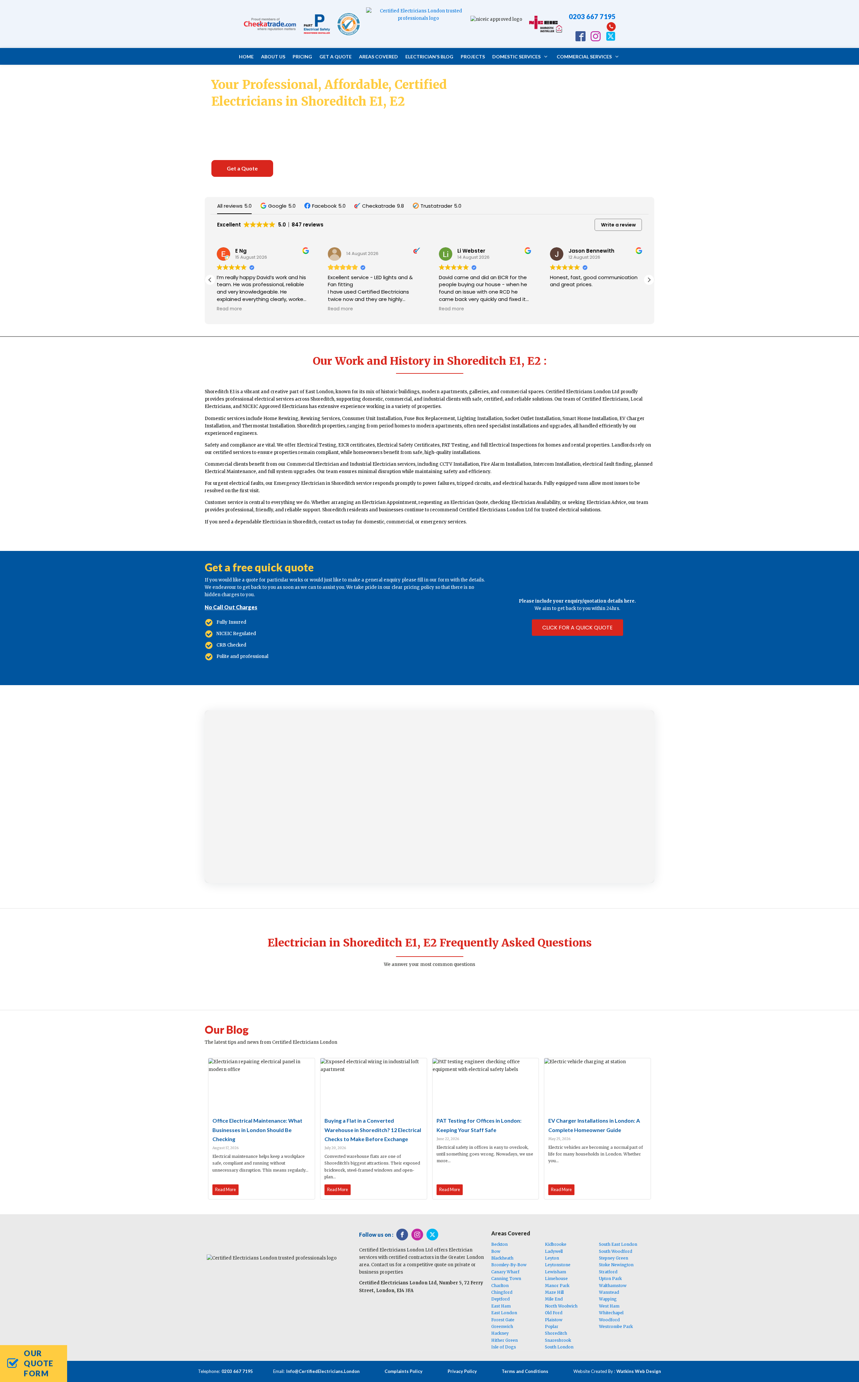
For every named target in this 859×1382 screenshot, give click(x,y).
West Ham (609, 1306)
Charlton (500, 1285)
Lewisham (555, 1271)
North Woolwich (561, 1306)
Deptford (500, 1298)
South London (559, 1346)
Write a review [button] (618, 224)
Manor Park (557, 1285)
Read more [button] (229, 309)
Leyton (552, 1258)
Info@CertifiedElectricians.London (323, 1371)
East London (504, 1312)
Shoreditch (556, 1333)
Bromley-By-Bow (508, 1264)
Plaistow (553, 1319)
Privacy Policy (462, 1371)
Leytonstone (557, 1264)
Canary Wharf (505, 1271)
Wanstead (609, 1292)
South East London (618, 1244)
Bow (495, 1251)
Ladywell (554, 1251)
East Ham (501, 1306)
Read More (225, 1189)
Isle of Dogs (503, 1346)
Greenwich (502, 1326)
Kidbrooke (555, 1244)
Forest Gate (502, 1319)
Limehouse (556, 1278)
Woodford (609, 1319)
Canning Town (506, 1278)
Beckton (499, 1244)
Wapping (608, 1298)
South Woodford (615, 1251)
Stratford (608, 1271)
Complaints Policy (403, 1371)
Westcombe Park (616, 1326)
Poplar (551, 1326)
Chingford (501, 1292)
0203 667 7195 (592, 16)
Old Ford (553, 1312)
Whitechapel (611, 1312)
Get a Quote (242, 168)
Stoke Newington (616, 1264)
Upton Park (610, 1278)
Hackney (500, 1333)
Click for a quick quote (577, 627)
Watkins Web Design (638, 1371)
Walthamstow (612, 1285)
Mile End (554, 1298)
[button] (278, 206)
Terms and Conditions (525, 1371)
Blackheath (502, 1258)
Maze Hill (554, 1292)
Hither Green (504, 1340)
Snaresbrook (558, 1340)
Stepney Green (613, 1258)
